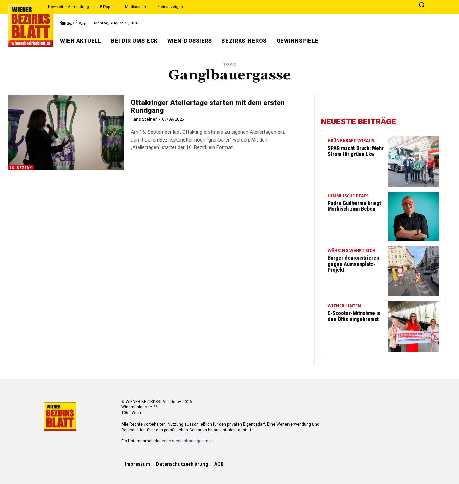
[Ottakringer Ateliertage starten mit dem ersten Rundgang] (66, 132)
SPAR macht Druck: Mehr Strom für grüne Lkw (356, 151)
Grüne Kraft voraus (351, 141)
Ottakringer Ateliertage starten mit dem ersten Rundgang (208, 106)
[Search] (421, 5)
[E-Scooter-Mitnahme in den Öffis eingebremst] (413, 326)
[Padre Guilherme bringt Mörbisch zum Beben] (413, 217)
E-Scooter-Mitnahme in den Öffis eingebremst (354, 316)
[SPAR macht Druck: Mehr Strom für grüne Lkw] (413, 161)
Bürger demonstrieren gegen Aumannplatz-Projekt (353, 264)
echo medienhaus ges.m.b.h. (189, 441)
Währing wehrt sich (351, 251)
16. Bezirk (20, 167)
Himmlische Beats (348, 196)
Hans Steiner (144, 119)
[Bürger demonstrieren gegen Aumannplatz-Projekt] (413, 271)
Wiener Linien (344, 306)
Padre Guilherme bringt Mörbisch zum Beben (354, 206)
